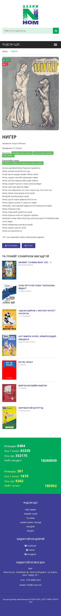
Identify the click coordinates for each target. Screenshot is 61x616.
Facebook (31, 545)
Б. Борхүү (18, 148)
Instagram (31, 554)
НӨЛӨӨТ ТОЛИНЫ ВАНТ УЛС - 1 (34, 262)
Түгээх (29, 245)
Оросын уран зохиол (43, 153)
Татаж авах (12, 245)
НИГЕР (14, 51)
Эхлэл (5, 51)
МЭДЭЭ (30, 530)
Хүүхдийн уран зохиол (22, 153)
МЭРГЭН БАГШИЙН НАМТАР (32, 385)
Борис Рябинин (19, 143)
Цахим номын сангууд (30, 522)
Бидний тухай (30, 513)
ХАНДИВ (30, 526)
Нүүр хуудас (30, 509)
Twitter (31, 550)
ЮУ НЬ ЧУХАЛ (25, 362)
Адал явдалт (8, 155)
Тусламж (30, 518)
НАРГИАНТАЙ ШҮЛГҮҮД (30, 407)
